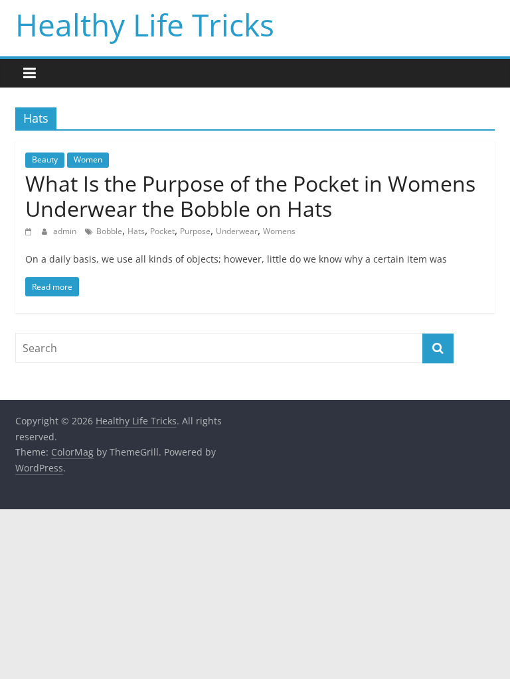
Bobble (109, 231)
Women (88, 159)
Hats (136, 231)
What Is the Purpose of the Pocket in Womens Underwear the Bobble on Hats (250, 196)
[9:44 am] (30, 231)
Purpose (195, 231)
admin (65, 231)
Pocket (162, 231)
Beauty (45, 159)
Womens (279, 231)
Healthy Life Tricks (144, 24)
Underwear (237, 231)
